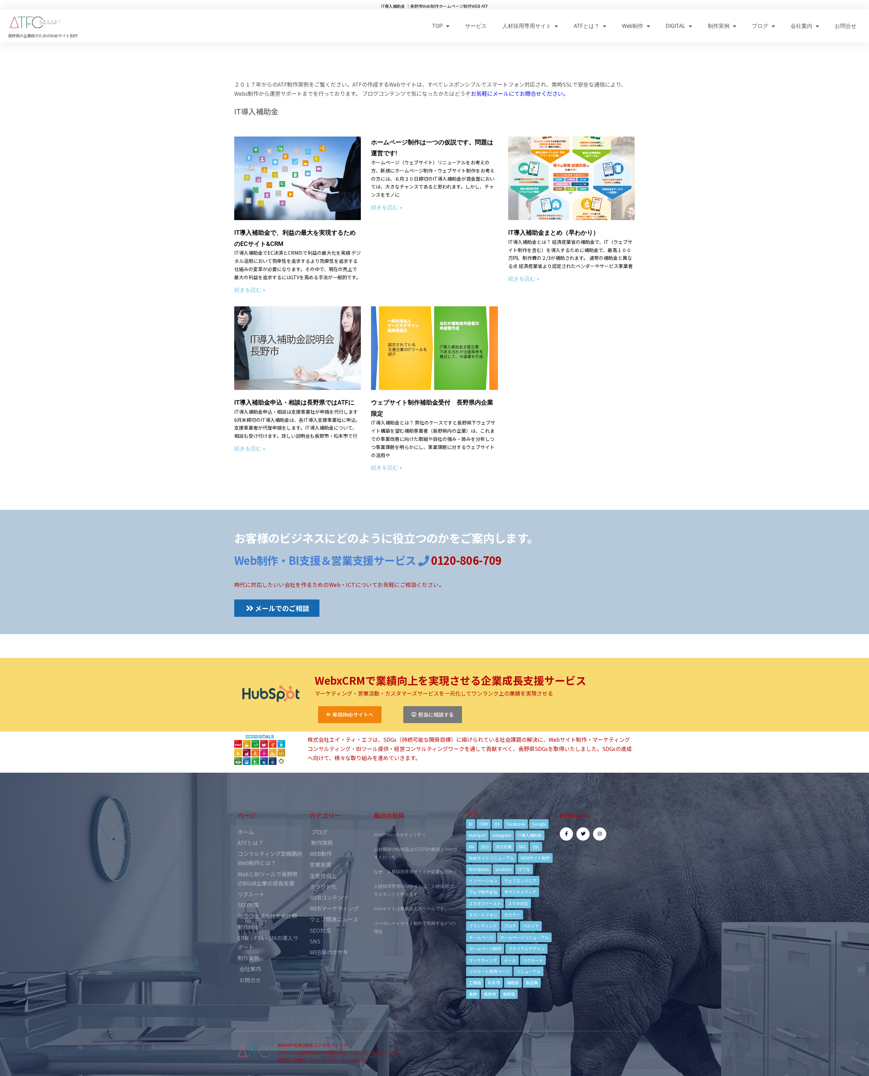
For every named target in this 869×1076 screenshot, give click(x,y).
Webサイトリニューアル (491, 858)
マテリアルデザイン (526, 948)
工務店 (475, 982)
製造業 (532, 982)
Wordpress (479, 869)
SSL (536, 846)
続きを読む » (249, 290)
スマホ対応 (518, 903)
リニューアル (528, 971)
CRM (483, 824)
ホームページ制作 (485, 948)
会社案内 (801, 26)
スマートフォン (483, 914)
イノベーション (483, 880)
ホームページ (481, 937)
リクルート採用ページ (489, 971)
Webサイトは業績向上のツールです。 (411, 908)
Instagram (502, 835)
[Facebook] (566, 834)
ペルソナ (531, 926)
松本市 (494, 982)
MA (471, 846)
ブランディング (483, 926)
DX (497, 824)
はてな (524, 869)
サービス (476, 26)
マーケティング (483, 960)
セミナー (512, 914)
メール (510, 960)
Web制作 (632, 26)
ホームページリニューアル (524, 937)
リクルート (533, 960)
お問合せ (845, 26)
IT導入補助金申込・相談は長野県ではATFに (294, 402)
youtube (503, 869)
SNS (522, 846)
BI (471, 824)
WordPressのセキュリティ (400, 834)
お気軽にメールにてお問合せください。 (520, 93)
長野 (473, 994)
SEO (485, 846)
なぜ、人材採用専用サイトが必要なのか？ (416, 871)
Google (539, 824)
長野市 (490, 994)
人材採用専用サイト (526, 26)
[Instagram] (599, 834)
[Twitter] (583, 834)
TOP (437, 26)
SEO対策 (504, 846)
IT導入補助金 (530, 835)
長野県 (509, 994)
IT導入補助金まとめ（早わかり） (553, 232)
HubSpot (477, 835)
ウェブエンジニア (520, 880)
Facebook (515, 824)
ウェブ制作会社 (483, 892)
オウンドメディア (520, 892)
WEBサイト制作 (535, 858)
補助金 (513, 982)
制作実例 (718, 26)
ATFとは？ (586, 26)
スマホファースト (485, 903)
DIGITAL (675, 26)
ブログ (760, 26)
